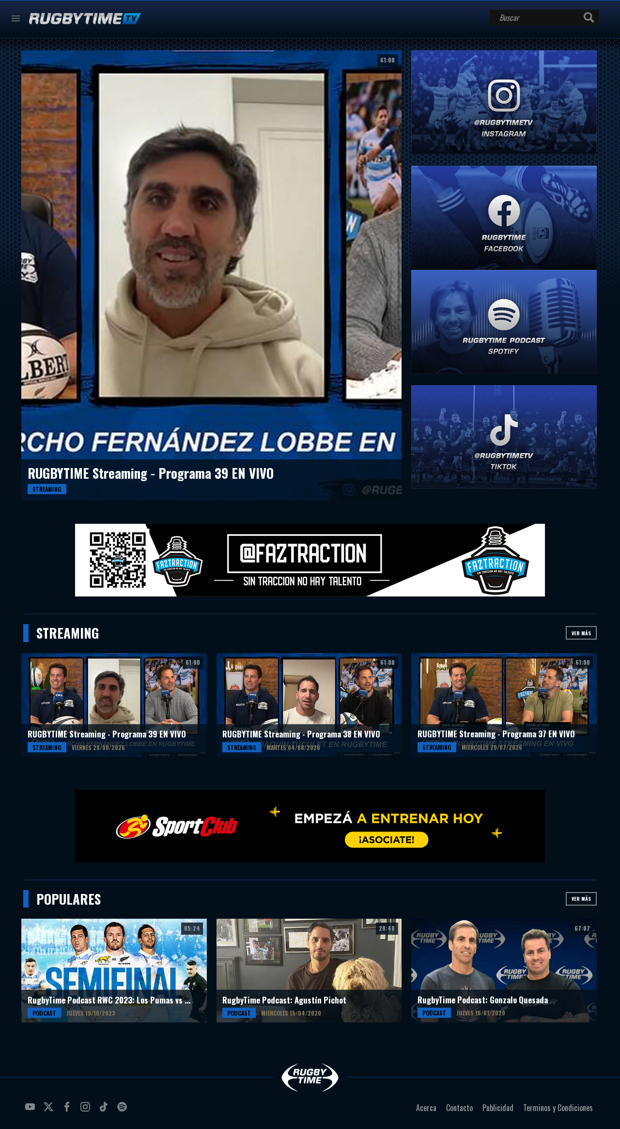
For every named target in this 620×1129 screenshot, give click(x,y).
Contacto (459, 1107)
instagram (86, 1110)
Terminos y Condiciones (558, 1107)
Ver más (581, 633)
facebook (68, 1110)
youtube (31, 1110)
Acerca (426, 1107)
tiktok (105, 1110)
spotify (123, 1110)
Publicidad (497, 1107)
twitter (50, 1110)
